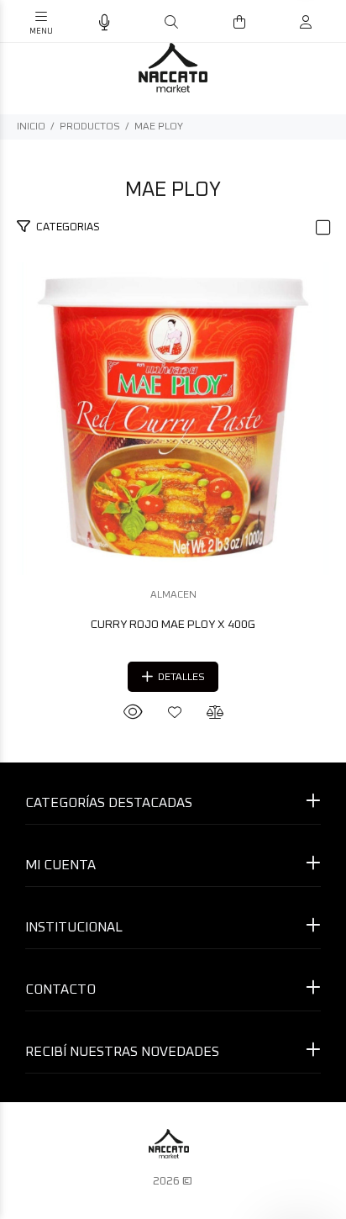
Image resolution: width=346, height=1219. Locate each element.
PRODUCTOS (90, 127)
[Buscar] (171, 22)
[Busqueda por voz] (105, 23)
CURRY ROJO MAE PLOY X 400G (173, 625)
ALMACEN (173, 595)
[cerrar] (329, 23)
